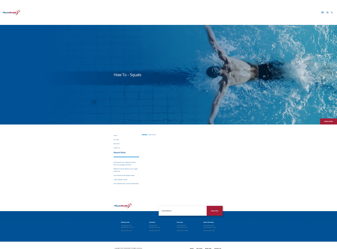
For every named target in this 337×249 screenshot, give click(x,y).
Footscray (180, 222)
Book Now (328, 121)
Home (115, 135)
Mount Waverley (208, 222)
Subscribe (214, 211)
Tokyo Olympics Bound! (120, 179)
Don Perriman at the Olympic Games (124, 175)
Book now (117, 143)
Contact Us (117, 148)
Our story (116, 139)
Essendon (152, 222)
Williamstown (125, 222)
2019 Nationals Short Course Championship (126, 183)
